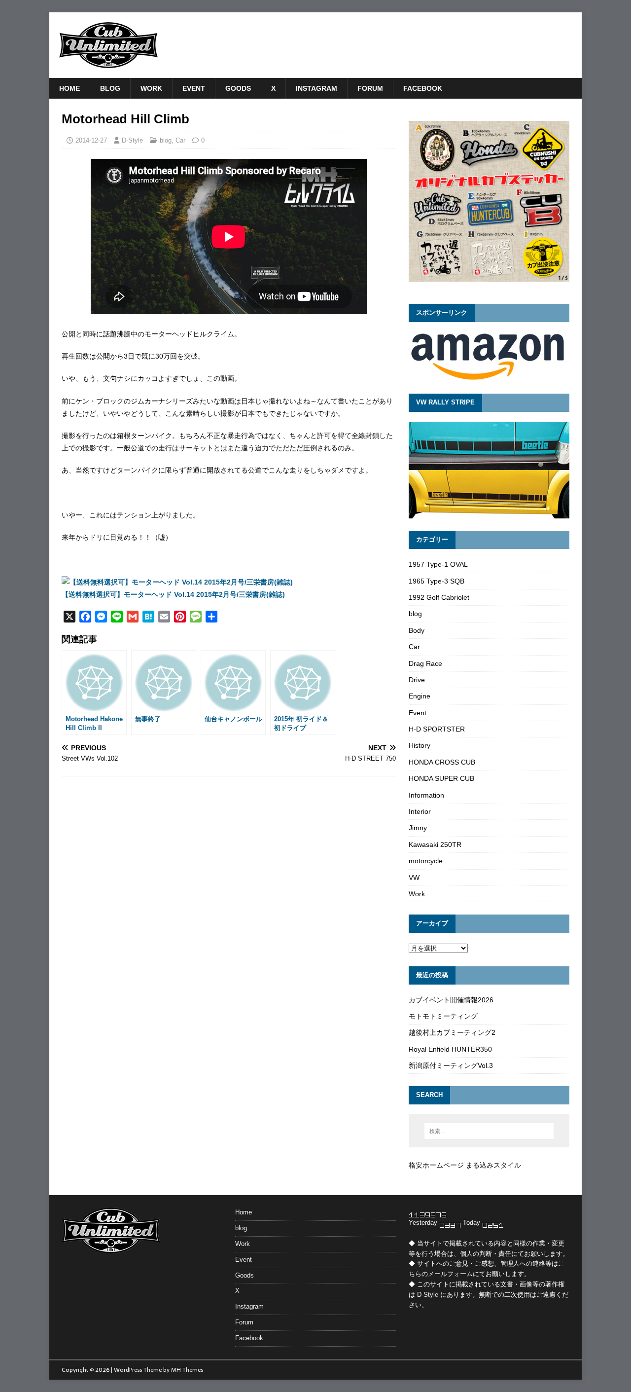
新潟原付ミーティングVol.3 (451, 1065)
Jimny (418, 828)
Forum (370, 88)
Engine (419, 696)
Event (193, 88)
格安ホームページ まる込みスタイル (465, 1165)
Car (180, 140)
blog (110, 88)
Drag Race (425, 663)
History (419, 745)
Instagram (316, 88)
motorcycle (426, 861)
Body (416, 630)
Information (426, 795)
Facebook (422, 88)
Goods (238, 88)
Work (151, 88)
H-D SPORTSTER (437, 729)
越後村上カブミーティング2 (452, 1032)
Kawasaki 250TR (435, 844)
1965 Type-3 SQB (436, 581)
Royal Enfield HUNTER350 (450, 1049)
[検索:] (489, 1131)
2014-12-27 (91, 140)
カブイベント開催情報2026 (451, 1000)
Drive (417, 680)
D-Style (132, 140)
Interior (420, 811)
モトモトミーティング (443, 1016)
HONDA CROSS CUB (442, 762)
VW (414, 877)
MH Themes (187, 1370)
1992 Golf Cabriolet (439, 597)
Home (69, 88)
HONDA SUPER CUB (441, 778)
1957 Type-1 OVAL (438, 564)
